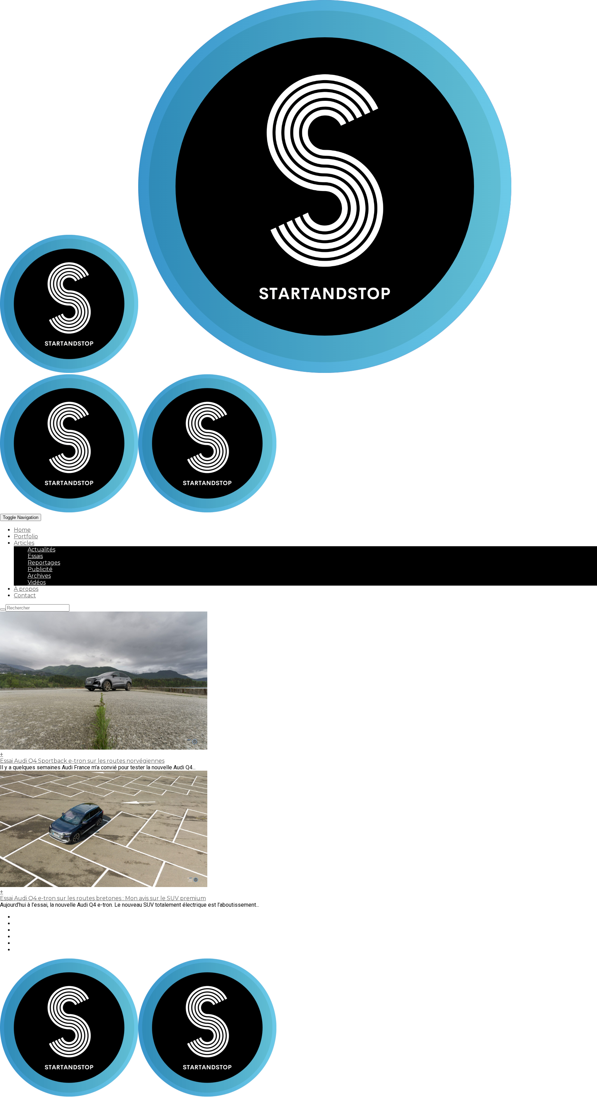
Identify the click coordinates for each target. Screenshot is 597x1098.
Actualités (41, 549)
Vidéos (37, 582)
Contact (25, 595)
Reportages (44, 562)
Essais (35, 556)
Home (22, 530)
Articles (24, 543)
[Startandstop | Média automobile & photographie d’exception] (255, 371)
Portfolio (26, 536)
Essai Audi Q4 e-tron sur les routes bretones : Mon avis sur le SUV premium (103, 898)
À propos (26, 589)
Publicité (40, 569)
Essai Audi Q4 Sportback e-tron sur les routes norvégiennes (82, 761)
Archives (39, 575)
